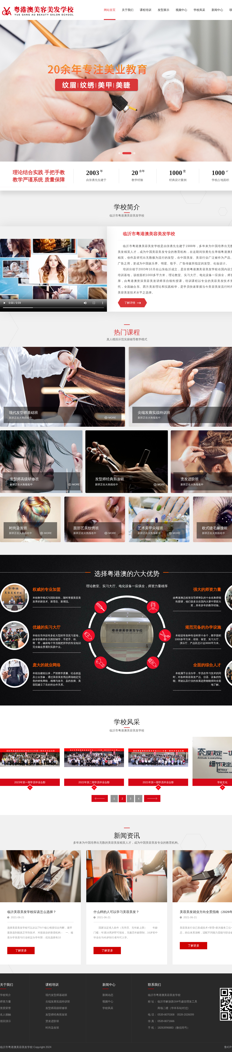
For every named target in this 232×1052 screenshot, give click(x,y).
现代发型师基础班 (56, 994)
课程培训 (145, 9)
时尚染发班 (52, 1027)
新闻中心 (217, 9)
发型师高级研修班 (56, 1008)
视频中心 (181, 9)
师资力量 (5, 1001)
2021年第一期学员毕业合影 (29, 782)
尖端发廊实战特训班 (57, 1001)
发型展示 (163, 9)
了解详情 (129, 302)
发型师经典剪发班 (56, 1014)
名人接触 (5, 1014)
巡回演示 (5, 1021)
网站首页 (109, 9)
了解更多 (21, 950)
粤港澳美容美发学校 (158, 782)
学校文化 (94, 782)
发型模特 (222, 782)
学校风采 (199, 9)
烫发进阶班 (52, 1021)
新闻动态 (107, 994)
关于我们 (127, 9)
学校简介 (5, 994)
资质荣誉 (5, 1008)
